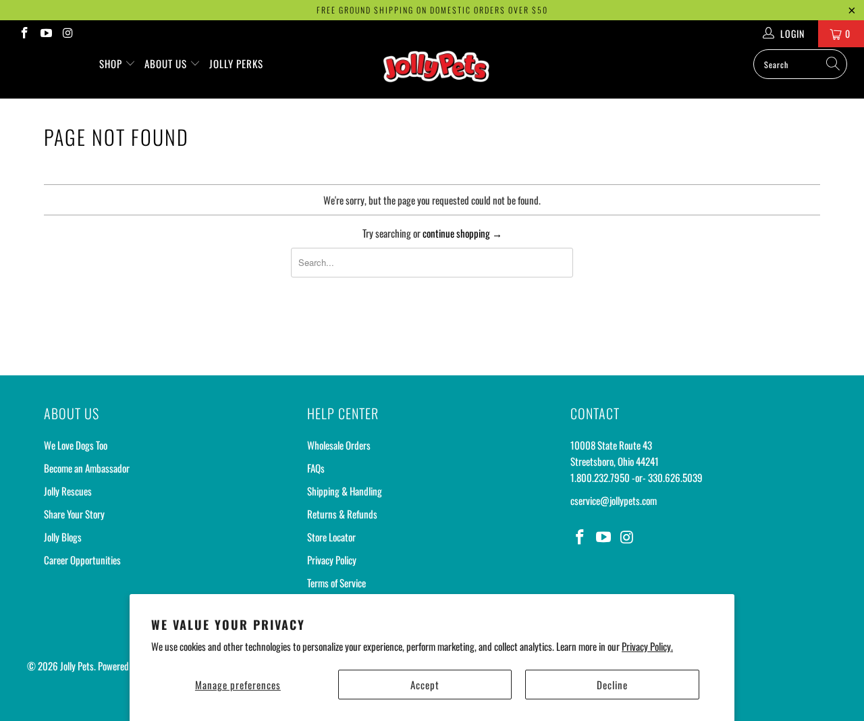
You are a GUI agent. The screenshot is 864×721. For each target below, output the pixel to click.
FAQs (316, 467)
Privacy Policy (331, 559)
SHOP (112, 63)
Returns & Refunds (342, 513)
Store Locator (331, 536)
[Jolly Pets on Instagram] (67, 33)
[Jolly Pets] (439, 73)
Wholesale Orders (339, 444)
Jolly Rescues (68, 490)
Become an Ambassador (87, 467)
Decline (612, 684)
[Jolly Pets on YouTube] (46, 33)
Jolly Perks (236, 63)
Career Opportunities (82, 559)
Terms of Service (336, 582)
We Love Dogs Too (75, 444)
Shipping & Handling (344, 490)
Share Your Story (74, 513)
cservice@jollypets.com (613, 500)
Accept (424, 684)
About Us (167, 63)
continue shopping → (462, 232)
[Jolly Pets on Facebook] (23, 33)
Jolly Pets (77, 665)
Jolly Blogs (63, 536)
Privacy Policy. (647, 646)
